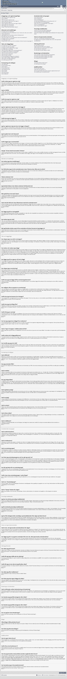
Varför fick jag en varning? (6, 55)
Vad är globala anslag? (5, 69)
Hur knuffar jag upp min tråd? (6, 59)
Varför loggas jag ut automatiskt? (7, 25)
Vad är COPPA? (4, 18)
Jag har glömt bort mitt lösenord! (7, 24)
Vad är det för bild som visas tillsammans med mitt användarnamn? (14, 37)
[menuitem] (58, 6)
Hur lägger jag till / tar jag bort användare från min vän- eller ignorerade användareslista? (47, 40)
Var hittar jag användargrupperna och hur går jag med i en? (45, 21)
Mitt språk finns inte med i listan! (7, 36)
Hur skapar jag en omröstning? (7, 49)
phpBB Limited (31, 639)
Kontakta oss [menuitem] (39, 675)
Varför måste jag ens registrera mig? (8, 17)
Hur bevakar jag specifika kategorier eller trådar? (43, 55)
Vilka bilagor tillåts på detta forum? (40, 62)
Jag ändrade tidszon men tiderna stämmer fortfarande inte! (12, 35)
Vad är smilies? (4, 66)
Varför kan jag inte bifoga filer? (7, 53)
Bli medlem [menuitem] (65, 6)
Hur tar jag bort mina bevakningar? (40, 58)
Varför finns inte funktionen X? (40, 69)
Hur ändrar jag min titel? (5, 39)
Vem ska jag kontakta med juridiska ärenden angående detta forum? (47, 70)
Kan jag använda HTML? (6, 65)
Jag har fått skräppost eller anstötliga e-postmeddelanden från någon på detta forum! (48, 33)
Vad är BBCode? (4, 64)
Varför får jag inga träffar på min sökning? (42, 46)
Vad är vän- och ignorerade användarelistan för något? (44, 38)
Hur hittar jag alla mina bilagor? (40, 63)
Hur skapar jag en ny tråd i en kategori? (8, 45)
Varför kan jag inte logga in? (6, 22)
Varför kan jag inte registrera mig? (7, 19)
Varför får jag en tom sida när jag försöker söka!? (43, 47)
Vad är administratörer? (38, 17)
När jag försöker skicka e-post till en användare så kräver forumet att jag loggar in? (17, 41)
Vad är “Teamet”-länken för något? (40, 25)
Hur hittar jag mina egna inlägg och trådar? (42, 50)
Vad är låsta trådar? (5, 72)
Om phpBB (22, 640)
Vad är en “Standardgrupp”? (39, 24)
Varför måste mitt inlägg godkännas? (8, 58)
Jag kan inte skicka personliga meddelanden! (42, 30)
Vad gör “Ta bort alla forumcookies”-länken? (9, 27)
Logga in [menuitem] (63, 6)
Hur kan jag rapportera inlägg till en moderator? (10, 56)
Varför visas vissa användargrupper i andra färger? (43, 23)
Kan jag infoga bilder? (5, 67)
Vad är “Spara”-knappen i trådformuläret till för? (10, 57)
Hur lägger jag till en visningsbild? (7, 38)
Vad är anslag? (4, 70)
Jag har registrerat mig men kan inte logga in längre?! (11, 23)
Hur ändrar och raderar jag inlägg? (7, 46)
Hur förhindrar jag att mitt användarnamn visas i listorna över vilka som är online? (16, 32)
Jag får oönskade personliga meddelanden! (42, 31)
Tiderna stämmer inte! (5, 33)
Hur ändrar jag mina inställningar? (7, 31)
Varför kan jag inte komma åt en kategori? (9, 52)
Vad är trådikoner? (4, 73)
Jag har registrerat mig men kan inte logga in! (10, 21)
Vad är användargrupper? (39, 19)
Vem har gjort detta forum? (39, 68)
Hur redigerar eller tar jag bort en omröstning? (10, 51)
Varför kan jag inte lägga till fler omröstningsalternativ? (11, 50)
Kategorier (6, 6)
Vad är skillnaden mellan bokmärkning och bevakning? (44, 54)
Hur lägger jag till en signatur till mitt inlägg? (9, 48)
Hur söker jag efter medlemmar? (40, 48)
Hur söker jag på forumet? (39, 45)
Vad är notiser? (4, 71)
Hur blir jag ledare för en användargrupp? (41, 22)
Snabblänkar (2, 6)
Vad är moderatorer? (38, 18)
